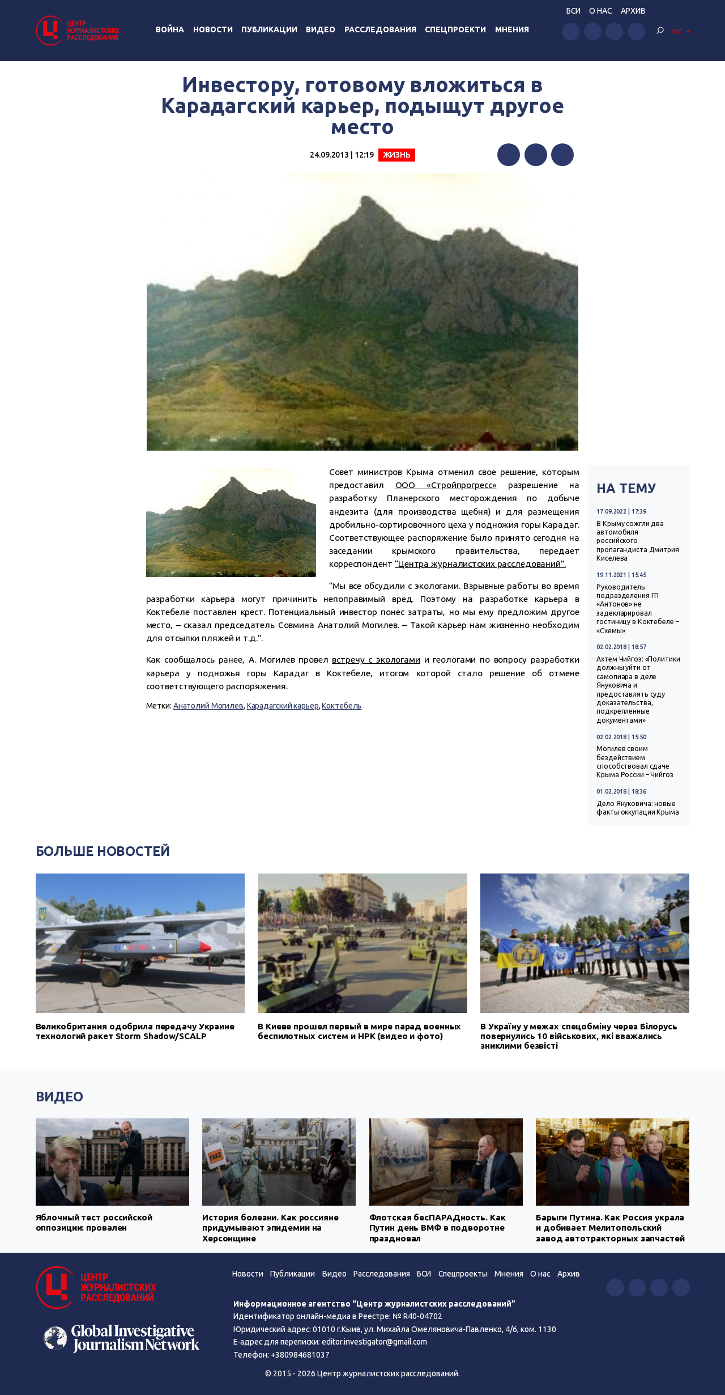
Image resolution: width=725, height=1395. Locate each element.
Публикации (269, 29)
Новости (213, 29)
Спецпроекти (455, 29)
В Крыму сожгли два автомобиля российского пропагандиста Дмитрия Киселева (637, 541)
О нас (600, 10)
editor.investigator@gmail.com (374, 1341)
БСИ (573, 10)
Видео (320, 29)
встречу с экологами (376, 659)
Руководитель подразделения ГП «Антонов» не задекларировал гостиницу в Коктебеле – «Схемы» (637, 608)
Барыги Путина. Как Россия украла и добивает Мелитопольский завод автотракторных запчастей (610, 1227)
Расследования (380, 29)
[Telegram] (562, 154)
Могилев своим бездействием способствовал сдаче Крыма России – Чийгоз (634, 761)
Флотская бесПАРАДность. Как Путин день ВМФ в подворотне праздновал (437, 1227)
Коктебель (341, 705)
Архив (633, 10)
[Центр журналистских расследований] (79, 30)
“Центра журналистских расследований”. (480, 564)
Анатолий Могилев (208, 705)
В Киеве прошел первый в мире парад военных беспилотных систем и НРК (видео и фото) (359, 1031)
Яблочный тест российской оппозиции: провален (94, 1222)
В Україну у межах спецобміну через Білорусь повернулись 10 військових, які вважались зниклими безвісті (578, 1035)
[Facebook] (508, 154)
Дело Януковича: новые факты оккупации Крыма (637, 808)
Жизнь (397, 154)
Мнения (512, 29)
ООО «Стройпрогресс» (446, 485)
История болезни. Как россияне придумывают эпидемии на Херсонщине (270, 1227)
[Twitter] (535, 154)
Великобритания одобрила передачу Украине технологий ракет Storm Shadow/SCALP (135, 1031)
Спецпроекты (463, 1273)
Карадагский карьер (283, 705)
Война (170, 29)
